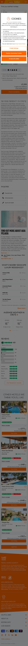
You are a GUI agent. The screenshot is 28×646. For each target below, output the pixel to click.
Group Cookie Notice (20, 44)
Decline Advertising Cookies (14, 53)
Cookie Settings (14, 48)
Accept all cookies (14, 58)
